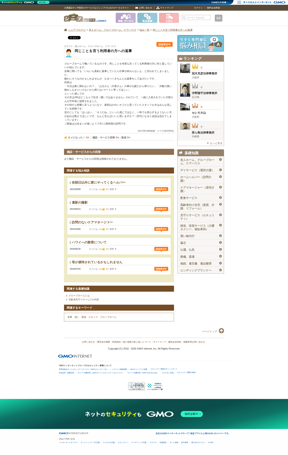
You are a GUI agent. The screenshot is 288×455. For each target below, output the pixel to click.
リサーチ (153, 442)
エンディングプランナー (201, 270)
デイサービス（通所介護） (201, 170)
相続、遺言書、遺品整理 (201, 263)
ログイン (198, 7)
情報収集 (163, 442)
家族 (84, 317)
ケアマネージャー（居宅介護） (201, 189)
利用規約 (116, 342)
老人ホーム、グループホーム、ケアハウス (201, 161)
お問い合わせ (145, 7)
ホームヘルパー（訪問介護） (201, 179)
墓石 (201, 242)
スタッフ (93, 317)
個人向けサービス (198, 442)
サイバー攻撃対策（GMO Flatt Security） (142, 373)
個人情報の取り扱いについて (137, 342)
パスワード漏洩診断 (119, 369)
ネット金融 (174, 442)
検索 (218, 18)
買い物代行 (201, 236)
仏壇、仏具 (201, 249)
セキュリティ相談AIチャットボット (164, 369)
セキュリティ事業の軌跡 (186, 372)
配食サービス (201, 198)
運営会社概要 (103, 342)
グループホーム (108, 317)
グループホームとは (79, 295)
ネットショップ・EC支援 (90, 442)
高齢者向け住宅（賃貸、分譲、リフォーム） (201, 206)
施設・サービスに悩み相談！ (200, 43)
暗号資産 (184, 442)
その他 (210, 442)
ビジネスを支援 (109, 442)
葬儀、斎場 (201, 256)
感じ (76, 317)
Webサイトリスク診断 (138, 369)
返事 (70, 317)
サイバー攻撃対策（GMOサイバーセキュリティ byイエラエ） (101, 373)
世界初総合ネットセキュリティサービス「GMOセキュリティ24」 (83, 369)
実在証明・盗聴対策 (66, 373)
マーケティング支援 (138, 442)
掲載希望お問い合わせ (194, 342)
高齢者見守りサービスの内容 (84, 299)
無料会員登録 (213, 7)
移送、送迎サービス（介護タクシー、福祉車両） (201, 227)
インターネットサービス (68, 442)
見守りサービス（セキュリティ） (201, 217)
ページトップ (209, 331)
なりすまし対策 (168, 373)
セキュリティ (123, 442)
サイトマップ (166, 7)
